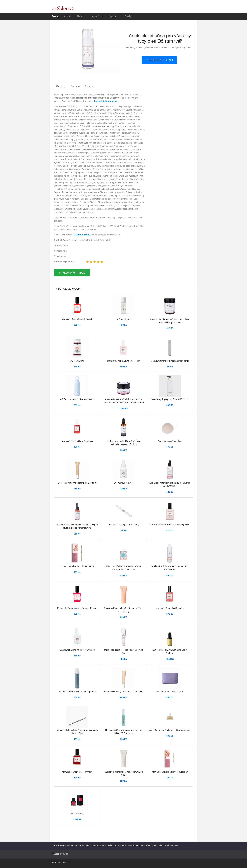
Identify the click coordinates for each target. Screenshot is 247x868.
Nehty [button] (80, 16)
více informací (74, 272)
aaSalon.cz (64, 862)
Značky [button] (128, 16)
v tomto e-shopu (82, 234)
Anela (164, 47)
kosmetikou (108, 845)
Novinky (67, 16)
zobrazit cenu (161, 60)
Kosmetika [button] (96, 16)
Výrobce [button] (113, 16)
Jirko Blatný (163, 845)
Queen (154, 845)
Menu (55, 16)
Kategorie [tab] (88, 86)
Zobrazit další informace (106, 101)
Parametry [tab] (75, 86)
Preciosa (174, 845)
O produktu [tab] (61, 86)
